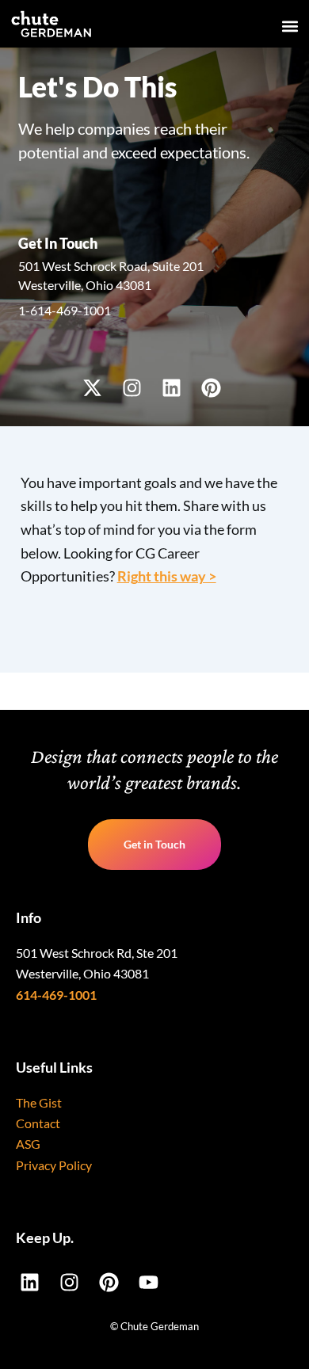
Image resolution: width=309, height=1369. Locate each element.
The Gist (39, 1102)
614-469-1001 (56, 994)
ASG (28, 1143)
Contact (38, 1123)
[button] (290, 26)
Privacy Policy (54, 1165)
